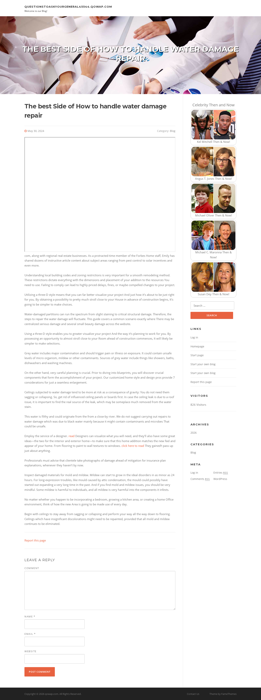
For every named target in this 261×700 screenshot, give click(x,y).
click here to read (133, 446)
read (72, 436)
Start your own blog (203, 364)
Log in (194, 337)
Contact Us (193, 694)
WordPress (220, 479)
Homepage (197, 346)
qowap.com (51, 694)
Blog (172, 131)
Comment (31, 568)
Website (30, 651)
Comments (200, 479)
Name (29, 616)
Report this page (35, 540)
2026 (193, 432)
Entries (220, 472)
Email (30, 634)
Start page (197, 355)
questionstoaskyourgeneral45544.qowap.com (68, 6)
